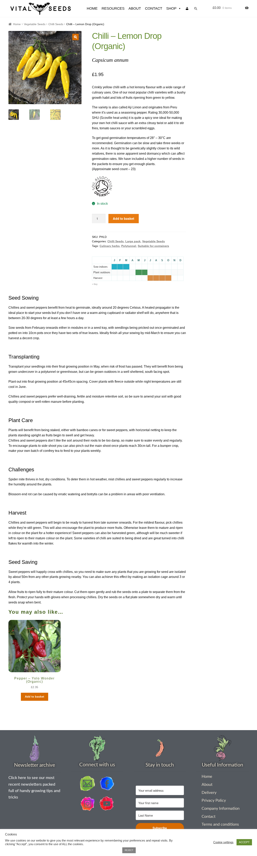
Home (17, 24)
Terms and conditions (220, 824)
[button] (75, 37)
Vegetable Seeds (34, 24)
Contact (153, 8)
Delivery (209, 793)
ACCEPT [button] (244, 842)
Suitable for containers (153, 246)
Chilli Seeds (55, 24)
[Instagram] (88, 804)
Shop (171, 8)
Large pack (133, 241)
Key (96, 284)
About (134, 8)
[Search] (196, 8)
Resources (113, 8)
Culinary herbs (110, 246)
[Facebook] (107, 783)
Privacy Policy (214, 800)
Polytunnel (128, 246)
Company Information (221, 809)
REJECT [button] (129, 850)
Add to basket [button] (34, 696)
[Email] (88, 783)
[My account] (187, 8)
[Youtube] (107, 804)
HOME (92, 8)
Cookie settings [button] (223, 842)
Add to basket (123, 218)
